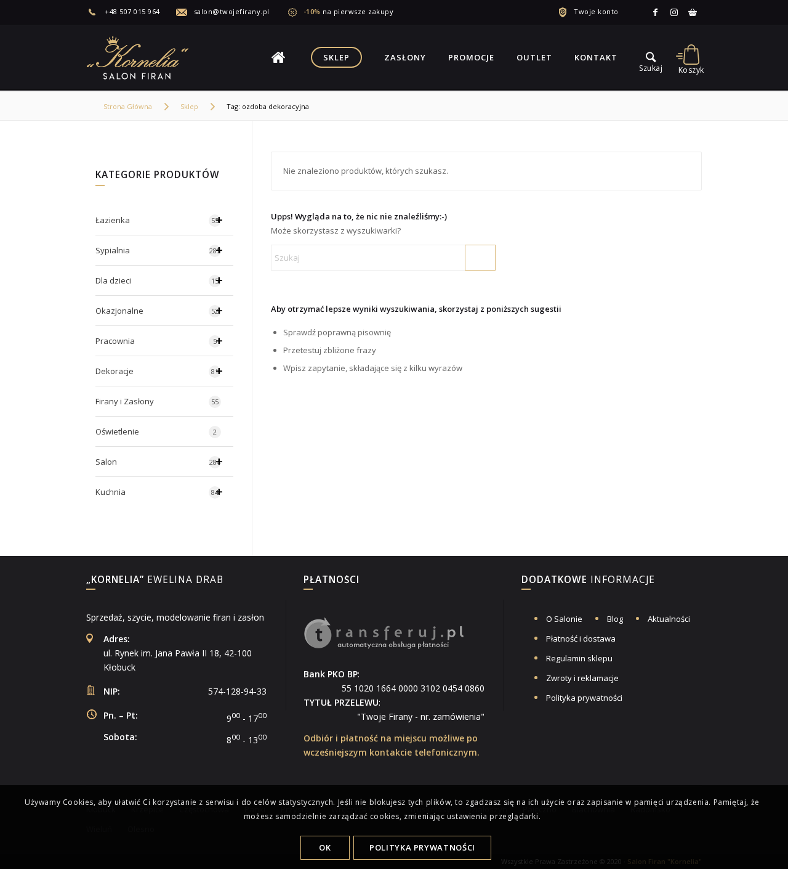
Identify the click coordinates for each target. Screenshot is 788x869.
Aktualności (669, 618)
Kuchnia (158, 491)
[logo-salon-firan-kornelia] (138, 57)
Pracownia (158, 340)
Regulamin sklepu (579, 658)
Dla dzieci (158, 280)
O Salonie (564, 618)
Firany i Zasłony (157, 401)
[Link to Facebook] (655, 12)
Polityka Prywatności (422, 847)
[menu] (650, 57)
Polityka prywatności (584, 697)
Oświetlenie (156, 431)
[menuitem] (130, 11)
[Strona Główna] (278, 57)
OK (325, 847)
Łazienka (158, 219)
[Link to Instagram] (674, 12)
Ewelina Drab (154, 580)
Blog (615, 618)
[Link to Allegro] (692, 12)
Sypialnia (158, 250)
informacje (588, 580)
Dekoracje (158, 370)
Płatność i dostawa (581, 638)
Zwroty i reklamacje (582, 677)
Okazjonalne (158, 310)
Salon (158, 461)
